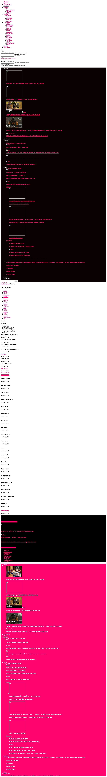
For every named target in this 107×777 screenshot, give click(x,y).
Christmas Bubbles (12, 265)
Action (8, 24)
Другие (8, 13)
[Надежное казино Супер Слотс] (8, 169)
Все (7, 143)
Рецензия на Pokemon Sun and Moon (18, 184)
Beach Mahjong (5, 510)
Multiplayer (9, 33)
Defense (8, 28)
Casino (5, 296)
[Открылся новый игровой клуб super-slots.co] (17, 198)
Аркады (8, 42)
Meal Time (3, 354)
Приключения (10, 43)
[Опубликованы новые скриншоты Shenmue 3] (8, 161)
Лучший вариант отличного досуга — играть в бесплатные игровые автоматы (30, 219)
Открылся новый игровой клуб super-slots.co (22, 201)
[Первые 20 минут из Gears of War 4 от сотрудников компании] (10, 133)
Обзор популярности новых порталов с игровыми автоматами (26, 222)
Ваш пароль (17, 55)
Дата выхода (7, 47)
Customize (9, 26)
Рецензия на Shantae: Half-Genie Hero (19, 255)
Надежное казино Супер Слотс (16, 172)
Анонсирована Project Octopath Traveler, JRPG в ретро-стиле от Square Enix (32, 153)
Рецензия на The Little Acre (15, 175)
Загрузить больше (5, 372)
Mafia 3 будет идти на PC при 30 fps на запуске (22, 99)
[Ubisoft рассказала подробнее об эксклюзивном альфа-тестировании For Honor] (14, 127)
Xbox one (6, 6)
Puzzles (8, 36)
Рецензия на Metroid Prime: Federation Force (21, 178)
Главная (5, 2)
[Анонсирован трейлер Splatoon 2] (8, 144)
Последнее (6, 326)
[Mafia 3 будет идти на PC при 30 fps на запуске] (14, 96)
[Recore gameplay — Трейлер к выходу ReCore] (3, 534)
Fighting (5, 304)
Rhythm (5, 310)
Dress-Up (8, 29)
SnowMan (9, 268)
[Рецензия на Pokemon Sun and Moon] (8, 181)
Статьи (5, 14)
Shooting (9, 37)
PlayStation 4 (7, 4)
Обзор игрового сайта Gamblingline (19, 204)
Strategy (9, 40)
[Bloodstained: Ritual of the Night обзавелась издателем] (14, 81)
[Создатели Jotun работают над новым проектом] (16, 112)
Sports (8, 39)
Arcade (5, 293)
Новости (6, 7)
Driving (8, 31)
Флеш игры (6, 22)
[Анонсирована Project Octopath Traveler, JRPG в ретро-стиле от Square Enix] (8, 150)
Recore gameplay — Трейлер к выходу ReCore (13, 537)
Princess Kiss (4, 368)
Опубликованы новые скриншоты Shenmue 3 (21, 164)
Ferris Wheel (10, 271)
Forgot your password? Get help (8, 58)
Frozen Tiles (10, 274)
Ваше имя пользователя (20, 54)
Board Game (9, 25)
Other (8, 35)
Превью (8, 15)
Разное (8, 17)
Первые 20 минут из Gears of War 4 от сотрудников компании (27, 136)
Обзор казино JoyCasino (15, 238)
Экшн (8, 44)
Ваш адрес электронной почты (21, 62)
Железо (5, 46)
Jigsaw (5, 305)
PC (4, 3)
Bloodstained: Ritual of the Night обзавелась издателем (25, 84)
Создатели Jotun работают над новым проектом (23, 115)
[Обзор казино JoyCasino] (17, 235)
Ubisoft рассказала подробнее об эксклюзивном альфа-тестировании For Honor (34, 130)
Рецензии (9, 18)
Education (9, 32)
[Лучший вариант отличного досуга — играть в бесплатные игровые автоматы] (17, 216)
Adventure (5, 292)
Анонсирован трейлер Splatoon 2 (17, 147)
